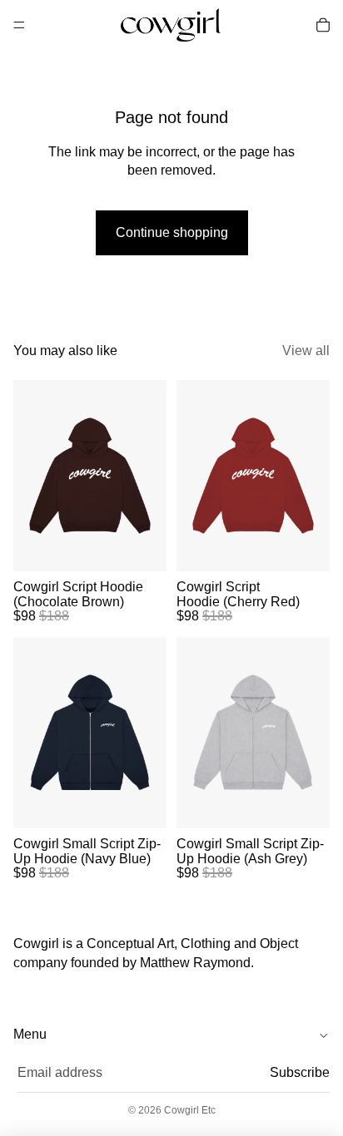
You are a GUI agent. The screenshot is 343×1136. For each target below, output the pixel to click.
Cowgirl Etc (190, 1110)
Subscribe (300, 1072)
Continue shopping (172, 232)
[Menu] (19, 25)
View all (306, 350)
